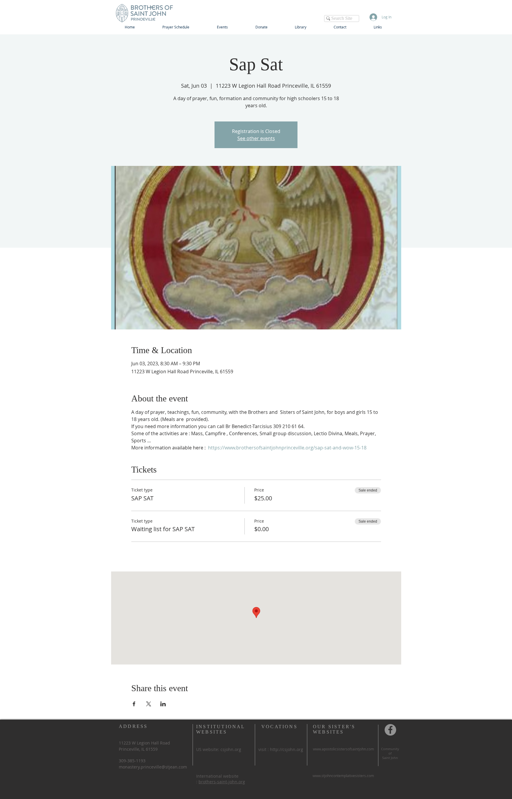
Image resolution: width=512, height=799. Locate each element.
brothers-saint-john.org (222, 781)
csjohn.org (230, 749)
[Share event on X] (148, 704)
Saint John (390, 757)
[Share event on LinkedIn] (163, 704)
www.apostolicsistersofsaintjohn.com (343, 749)
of (390, 753)
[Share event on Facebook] (134, 704)
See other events (256, 138)
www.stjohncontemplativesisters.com (343, 775)
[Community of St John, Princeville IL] (390, 730)
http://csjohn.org (286, 749)
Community (390, 749)
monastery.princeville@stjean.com (153, 767)
